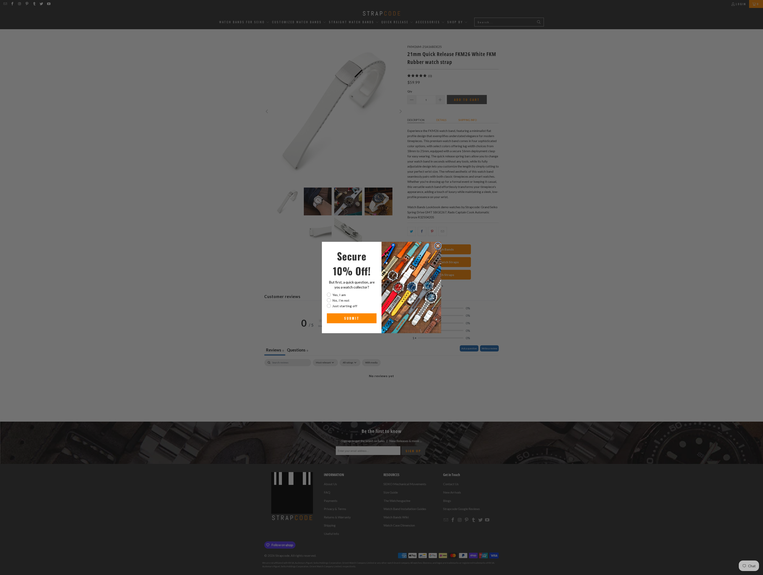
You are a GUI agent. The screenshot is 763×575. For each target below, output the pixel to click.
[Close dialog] (438, 246)
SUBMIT (351, 318)
